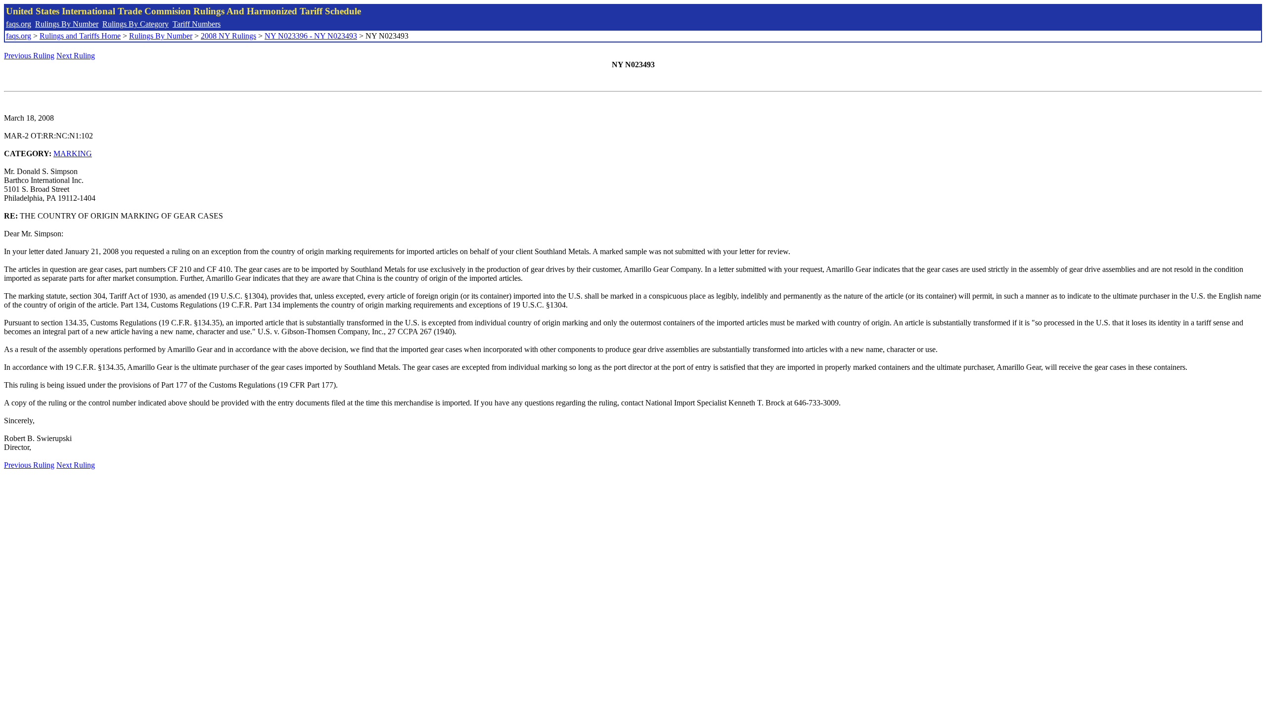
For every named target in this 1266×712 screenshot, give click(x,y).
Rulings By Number (66, 24)
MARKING (72, 153)
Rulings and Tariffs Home (80, 36)
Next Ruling (75, 55)
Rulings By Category (135, 24)
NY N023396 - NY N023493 (311, 36)
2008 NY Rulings (228, 36)
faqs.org (18, 24)
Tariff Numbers (197, 24)
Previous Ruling (29, 55)
